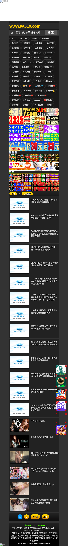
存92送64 (26, 105)
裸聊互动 (37, 72)
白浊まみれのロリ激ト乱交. (42, 437)
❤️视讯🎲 (48, 100)
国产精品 (48, 53)
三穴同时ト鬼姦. (38, 421)
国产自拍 (23, 38)
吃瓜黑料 (26, 72)
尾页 (45, 517)
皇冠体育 (15, 100)
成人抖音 (15, 72)
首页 (13, 38)
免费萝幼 (25, 67)
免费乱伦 (36, 67)
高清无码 (15, 81)
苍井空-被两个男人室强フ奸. (43, 484)
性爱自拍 (26, 81)
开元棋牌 (27, 91)
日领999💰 (50, 91)
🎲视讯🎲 (16, 91)
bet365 (37, 100)
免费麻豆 (15, 53)
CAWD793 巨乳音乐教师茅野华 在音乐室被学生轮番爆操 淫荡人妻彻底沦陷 (44, 233)
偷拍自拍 (37, 53)
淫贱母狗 (26, 53)
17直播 (48, 72)
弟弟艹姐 (47, 57)
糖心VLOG (27, 62)
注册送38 (48, 67)
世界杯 (49, 105)
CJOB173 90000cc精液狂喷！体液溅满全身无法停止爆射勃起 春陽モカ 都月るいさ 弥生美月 (44, 297)
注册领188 (39, 105)
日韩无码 (45, 38)
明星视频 (15, 48)
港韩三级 (50, 43)
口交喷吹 (26, 48)
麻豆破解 (39, 62)
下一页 (35, 517)
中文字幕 (38, 43)
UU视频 (15, 67)
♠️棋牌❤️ (51, 86)
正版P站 (15, 76)
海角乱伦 (26, 57)
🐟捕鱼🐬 (39, 86)
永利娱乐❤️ (42, 95)
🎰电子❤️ (27, 86)
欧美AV (34, 38)
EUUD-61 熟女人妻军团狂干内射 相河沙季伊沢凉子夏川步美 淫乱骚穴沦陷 (44, 407)
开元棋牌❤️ (16, 95)
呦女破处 (37, 76)
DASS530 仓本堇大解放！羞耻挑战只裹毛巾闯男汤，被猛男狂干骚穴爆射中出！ (44, 281)
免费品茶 (25, 76)
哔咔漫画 (15, 62)
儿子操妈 (37, 81)
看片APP (48, 81)
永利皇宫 (26, 100)
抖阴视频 (50, 62)
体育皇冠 (38, 91)
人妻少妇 (38, 48)
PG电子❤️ (29, 95)
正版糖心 (15, 57)
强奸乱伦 (15, 43)
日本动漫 (50, 48)
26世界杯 (15, 105)
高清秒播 (15, 86)
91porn (37, 57)
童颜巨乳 (26, 43)
